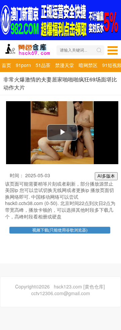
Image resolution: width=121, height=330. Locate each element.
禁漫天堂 (64, 65)
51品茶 (43, 65)
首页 (6, 65)
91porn (23, 65)
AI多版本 (106, 176)
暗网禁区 (88, 65)
